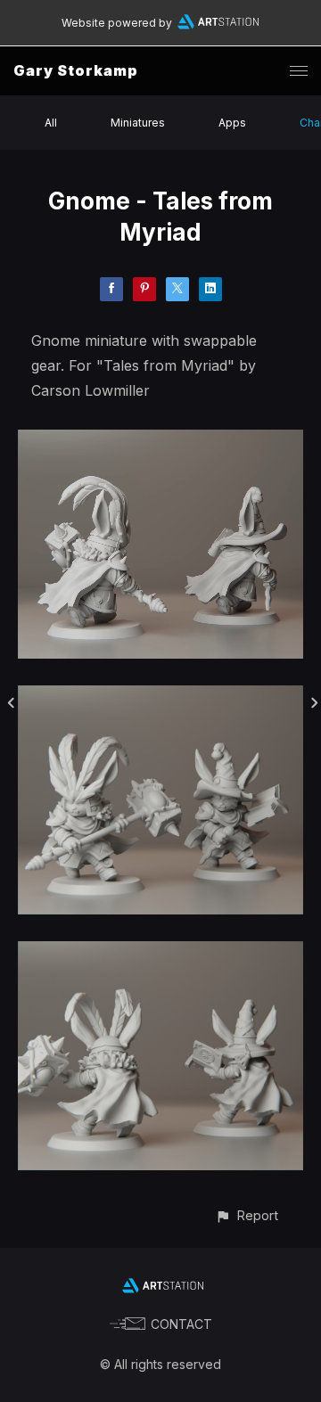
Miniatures (138, 122)
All (51, 122)
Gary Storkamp (75, 70)
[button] (246, 1215)
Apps (232, 122)
